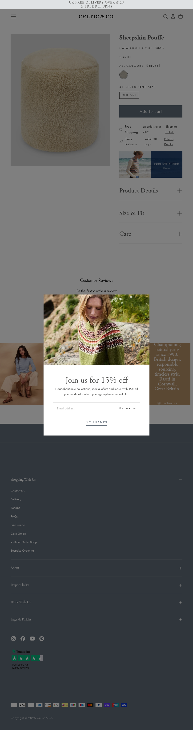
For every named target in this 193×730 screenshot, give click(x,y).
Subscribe (127, 408)
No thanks (96, 422)
